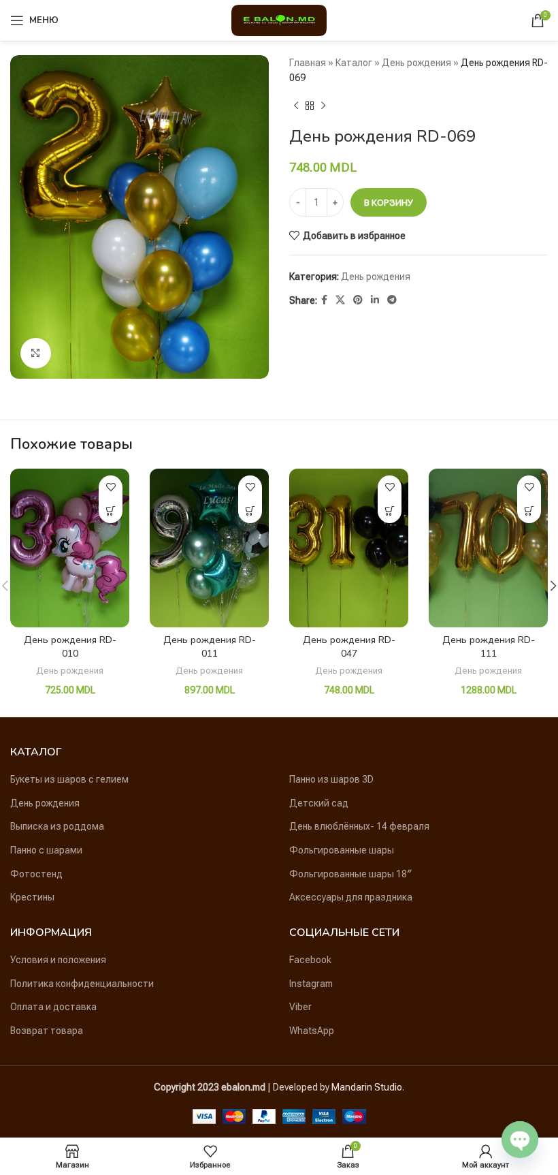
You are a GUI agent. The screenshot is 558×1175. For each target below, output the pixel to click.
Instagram (311, 983)
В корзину (388, 203)
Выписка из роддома (57, 826)
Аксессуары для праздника (350, 897)
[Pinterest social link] (358, 300)
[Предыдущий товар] (296, 106)
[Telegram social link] (392, 300)
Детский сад (318, 803)
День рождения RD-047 (349, 646)
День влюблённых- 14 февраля (359, 826)
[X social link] (340, 300)
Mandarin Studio (366, 1087)
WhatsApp (311, 1030)
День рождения (416, 62)
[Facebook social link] (324, 300)
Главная (307, 62)
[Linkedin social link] (375, 300)
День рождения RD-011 (209, 646)
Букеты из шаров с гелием (69, 779)
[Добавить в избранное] (110, 487)
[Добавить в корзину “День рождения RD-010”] (110, 511)
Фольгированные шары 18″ (350, 873)
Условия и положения (58, 959)
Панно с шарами (46, 850)
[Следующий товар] (323, 106)
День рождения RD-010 (70, 646)
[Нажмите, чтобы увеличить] (35, 353)
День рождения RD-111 (488, 646)
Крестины (32, 897)
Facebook (310, 959)
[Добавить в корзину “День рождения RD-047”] (389, 511)
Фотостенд (36, 873)
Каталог (353, 62)
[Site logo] (279, 19)
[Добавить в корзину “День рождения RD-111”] (529, 511)
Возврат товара (46, 1030)
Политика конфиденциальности (82, 983)
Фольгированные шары (341, 850)
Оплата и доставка (53, 1006)
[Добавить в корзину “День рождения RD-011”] (250, 511)
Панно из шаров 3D (331, 779)
